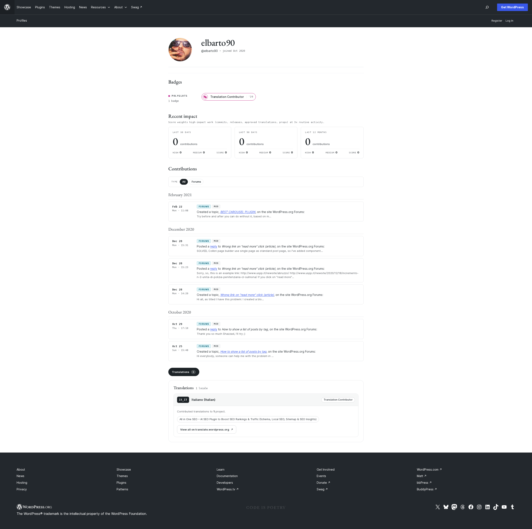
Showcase (124, 469)
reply (213, 246)
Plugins (121, 482)
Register (496, 20)
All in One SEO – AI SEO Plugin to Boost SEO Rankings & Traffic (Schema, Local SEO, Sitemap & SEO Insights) (248, 419)
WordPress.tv (228, 489)
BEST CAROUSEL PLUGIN (237, 212)
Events (321, 476)
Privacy (22, 489)
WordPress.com (429, 469)
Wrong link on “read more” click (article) (247, 294)
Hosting (22, 482)
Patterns (122, 489)
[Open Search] (487, 7)
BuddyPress (427, 489)
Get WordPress (512, 7)
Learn (220, 469)
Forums (196, 181)
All (183, 181)
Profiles (22, 20)
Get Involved (326, 469)
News (20, 476)
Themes (122, 476)
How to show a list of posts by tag (243, 351)
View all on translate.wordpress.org (204, 429)
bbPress (424, 482)
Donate (323, 482)
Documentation (227, 476)
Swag (322, 489)
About (21, 469)
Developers (225, 482)
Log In (509, 20)
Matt (422, 476)
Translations (183, 372)
